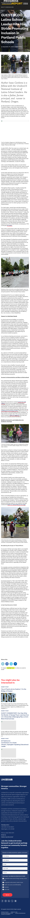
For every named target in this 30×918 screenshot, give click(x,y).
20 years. (9, 225)
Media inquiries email (7, 837)
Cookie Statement (5, 914)
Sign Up (7, 894)
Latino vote (6, 889)
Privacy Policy (4, 912)
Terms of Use (14, 912)
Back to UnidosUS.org (7, 7)
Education (6, 887)
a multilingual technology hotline (14, 410)
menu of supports (14, 415)
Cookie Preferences (20, 913)
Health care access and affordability (12, 884)
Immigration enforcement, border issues (13, 882)
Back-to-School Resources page (17, 504)
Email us (3, 835)
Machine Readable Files (7, 913)
